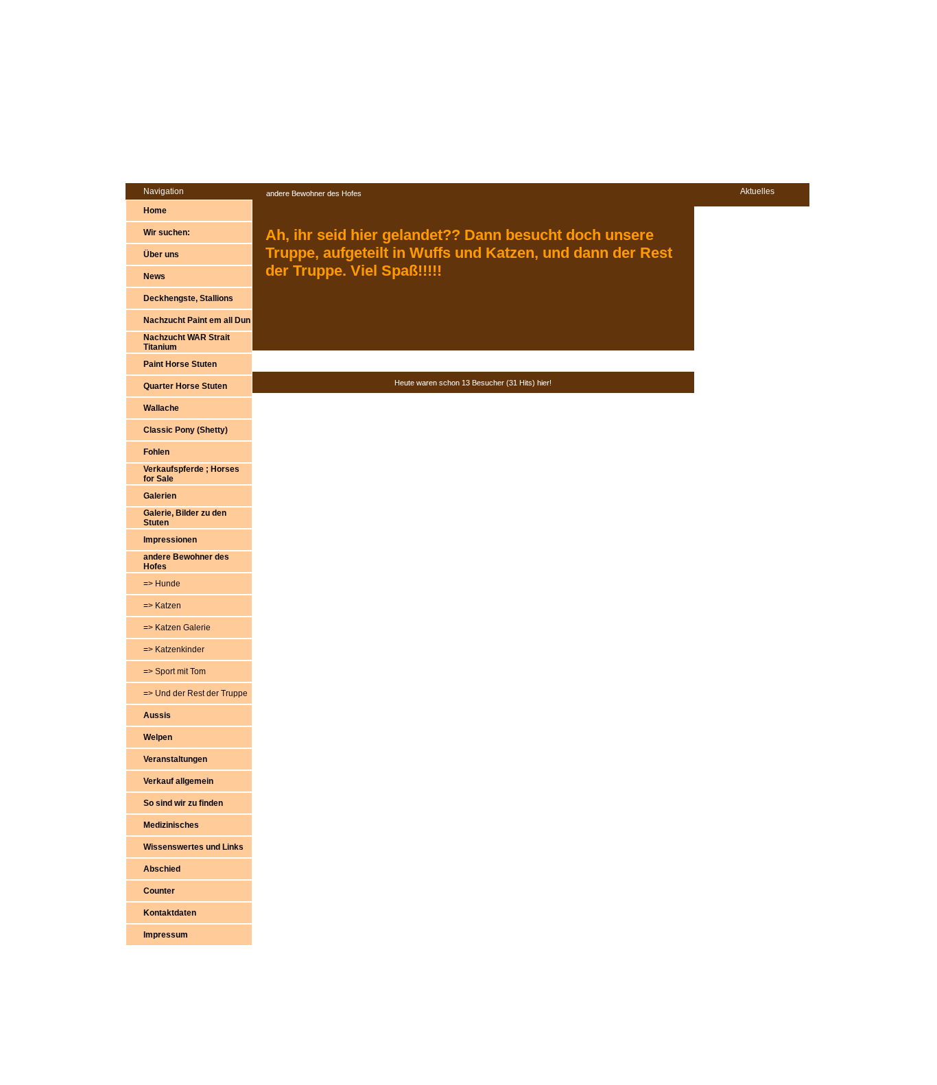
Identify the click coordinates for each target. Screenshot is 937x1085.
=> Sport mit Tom (174, 671)
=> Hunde (161, 583)
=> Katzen (162, 605)
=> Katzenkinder (173, 649)
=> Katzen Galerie (177, 627)
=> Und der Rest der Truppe (195, 693)
